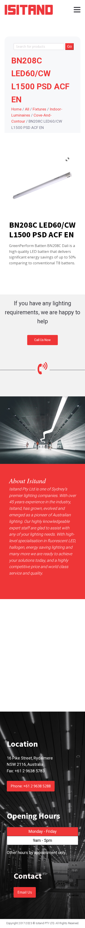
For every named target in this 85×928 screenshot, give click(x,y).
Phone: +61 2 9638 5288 (31, 786)
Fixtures (39, 109)
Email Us (24, 892)
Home (16, 109)
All (27, 109)
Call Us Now (42, 340)
